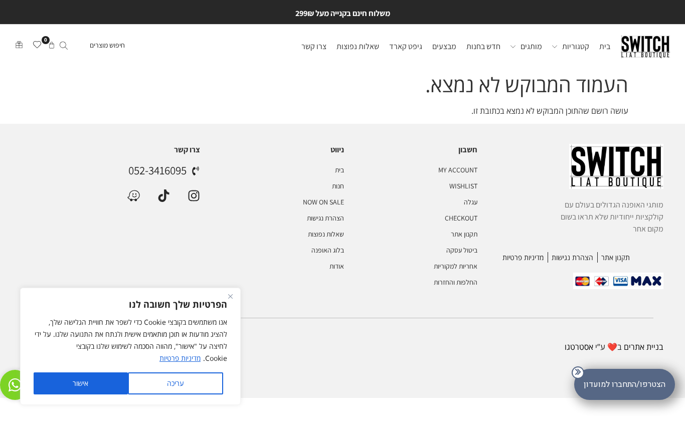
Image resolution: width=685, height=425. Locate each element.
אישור (80, 383)
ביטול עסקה (461, 250)
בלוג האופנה (327, 250)
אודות (336, 266)
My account (457, 169)
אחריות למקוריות (455, 266)
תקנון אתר (464, 234)
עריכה (175, 383)
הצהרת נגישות (325, 218)
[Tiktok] (163, 195)
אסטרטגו (579, 346)
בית (339, 169)
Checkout (461, 218)
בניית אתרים (643, 346)
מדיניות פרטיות (180, 358)
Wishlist (463, 185)
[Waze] (133, 195)
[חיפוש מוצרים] (91, 46)
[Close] (230, 296)
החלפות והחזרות (455, 282)
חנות (338, 185)
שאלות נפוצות (326, 234)
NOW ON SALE (323, 201)
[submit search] (64, 47)
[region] (130, 346)
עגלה (470, 201)
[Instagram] (194, 195)
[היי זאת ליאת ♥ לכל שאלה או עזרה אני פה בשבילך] (15, 385)
